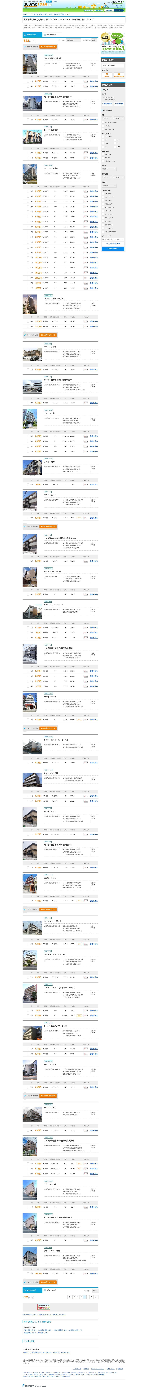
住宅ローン (71, 1374)
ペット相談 (108, 200)
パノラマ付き (109, 228)
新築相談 (67, 1376)
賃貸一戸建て (66, 1372)
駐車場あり (108, 193)
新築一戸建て (101, 1372)
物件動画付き (109, 225)
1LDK (106, 143)
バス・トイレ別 (109, 197)
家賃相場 (74, 1372)
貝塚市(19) (56, 1352)
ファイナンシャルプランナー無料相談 (95, 1374)
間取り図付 (108, 221)
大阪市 (50, 14)
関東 (32, 1376)
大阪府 (45, 14)
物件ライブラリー (80, 1374)
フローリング (109, 218)
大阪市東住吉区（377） (76, 1330)
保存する (107, 75)
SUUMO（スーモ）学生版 (36, 5)
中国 (55, 1376)
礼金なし (107, 126)
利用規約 (86, 1369)
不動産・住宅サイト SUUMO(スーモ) (32, 1372)
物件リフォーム (43, 1374)
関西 (48, 1376)
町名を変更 (119, 104)
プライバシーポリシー (97, 1369)
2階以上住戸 (108, 204)
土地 (115, 1372)
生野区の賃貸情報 (59, 14)
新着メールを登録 (119, 75)
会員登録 (109, 10)
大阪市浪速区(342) (35, 1352)
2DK (106, 147)
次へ (96, 1297)
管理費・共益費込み (111, 122)
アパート (107, 157)
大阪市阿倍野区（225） (61, 1330)
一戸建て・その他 (110, 161)
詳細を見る (94, 81)
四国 (52, 1376)
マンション (108, 154)
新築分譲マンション (82, 1372)
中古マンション (92, 1372)
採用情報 (120, 1369)
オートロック (109, 214)
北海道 (24, 1376)
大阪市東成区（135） (45, 1330)
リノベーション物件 (27, 1374)
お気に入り (88, 11)
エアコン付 (108, 211)
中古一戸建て (109, 1372)
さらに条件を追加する (113, 243)
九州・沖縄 (61, 1376)
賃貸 (40, 14)
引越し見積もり (63, 1374)
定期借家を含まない (111, 232)
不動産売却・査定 (53, 1374)
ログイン (119, 10)
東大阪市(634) (47, 1352)
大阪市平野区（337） (30, 1333)
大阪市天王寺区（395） (31, 1330)
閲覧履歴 (98, 11)
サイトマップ (120, 5)
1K (106, 140)
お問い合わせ (120, 7)
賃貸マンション (50, 1372)
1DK (118, 140)
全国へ (56, 1)
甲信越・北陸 (38, 1376)
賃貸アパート (58, 1372)
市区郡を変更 (108, 104)
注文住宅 (36, 1374)
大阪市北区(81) (65, 1352)
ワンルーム (108, 136)
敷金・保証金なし (110, 129)
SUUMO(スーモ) (116, 2)
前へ (70, 1297)
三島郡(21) (26, 1352)
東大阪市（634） (43, 1333)
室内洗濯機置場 (109, 207)
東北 (28, 1376)
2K (117, 143)
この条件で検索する (113, 248)
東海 (44, 1376)
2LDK (118, 147)
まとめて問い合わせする (48, 46)
